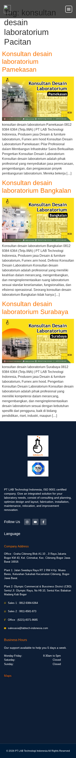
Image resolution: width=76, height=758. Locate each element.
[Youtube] (35, 522)
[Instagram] (27, 522)
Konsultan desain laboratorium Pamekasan (27, 61)
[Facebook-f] (43, 522)
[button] (68, 9)
